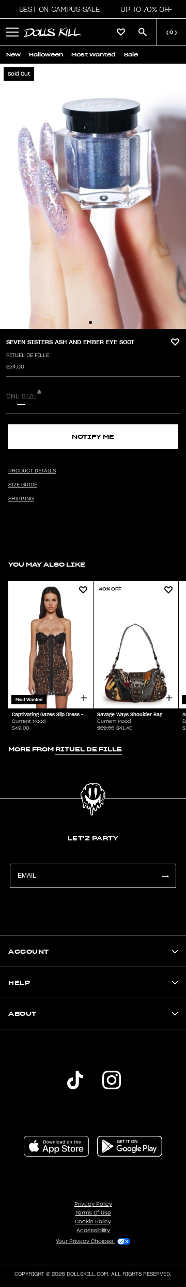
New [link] (13, 54)
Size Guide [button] (22, 484)
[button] (56, 9)
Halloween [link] (46, 54)
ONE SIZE (21, 396)
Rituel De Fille (27, 355)
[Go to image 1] (90, 322)
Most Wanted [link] (93, 54)
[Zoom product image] (93, 196)
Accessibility (93, 1230)
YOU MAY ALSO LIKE (46, 564)
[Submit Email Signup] (164, 876)
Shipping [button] (21, 498)
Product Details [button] (32, 471)
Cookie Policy (93, 1221)
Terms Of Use (93, 1213)
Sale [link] (131, 54)
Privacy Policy (93, 1204)
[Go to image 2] (96, 322)
